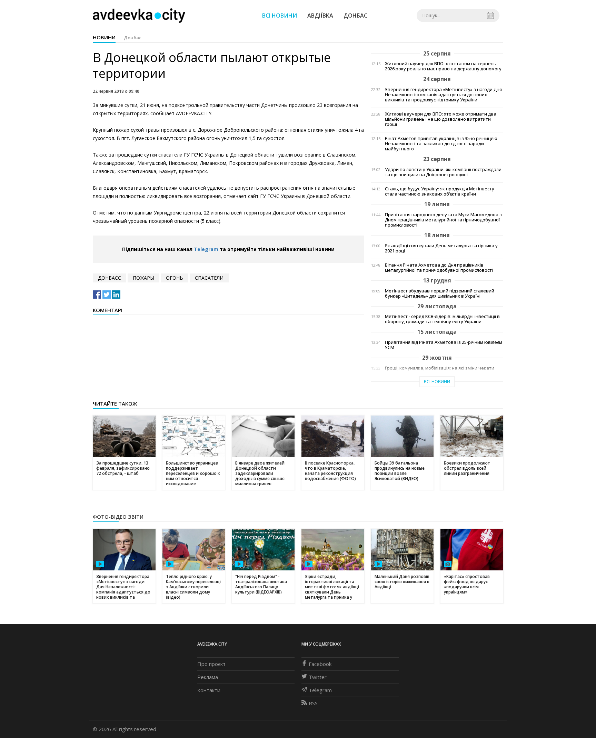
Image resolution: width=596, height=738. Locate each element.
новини (104, 37)
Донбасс (109, 278)
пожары (143, 278)
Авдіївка (320, 15)
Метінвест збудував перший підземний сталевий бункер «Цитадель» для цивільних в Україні (439, 293)
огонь (174, 278)
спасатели (209, 278)
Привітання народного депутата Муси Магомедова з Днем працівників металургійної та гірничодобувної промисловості (443, 220)
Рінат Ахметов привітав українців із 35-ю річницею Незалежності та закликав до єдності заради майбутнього (441, 143)
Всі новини (279, 15)
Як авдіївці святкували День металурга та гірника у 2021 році (441, 248)
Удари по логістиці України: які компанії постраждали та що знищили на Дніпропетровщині (443, 172)
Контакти (208, 690)
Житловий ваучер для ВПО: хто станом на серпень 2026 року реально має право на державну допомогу (443, 66)
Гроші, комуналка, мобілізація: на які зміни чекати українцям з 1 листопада (439, 371)
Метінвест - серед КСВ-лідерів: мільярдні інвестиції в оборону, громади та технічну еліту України (442, 319)
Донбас (355, 15)
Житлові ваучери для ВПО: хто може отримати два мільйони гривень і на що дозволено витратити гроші (440, 119)
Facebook (320, 663)
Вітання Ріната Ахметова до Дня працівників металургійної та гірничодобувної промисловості (439, 267)
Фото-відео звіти (118, 516)
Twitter (318, 677)
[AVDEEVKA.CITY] (139, 15)
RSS (313, 703)
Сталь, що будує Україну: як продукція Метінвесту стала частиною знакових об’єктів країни (439, 191)
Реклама (207, 677)
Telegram (206, 249)
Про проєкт (211, 663)
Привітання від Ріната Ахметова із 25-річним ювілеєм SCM (443, 345)
